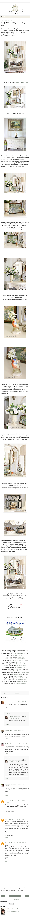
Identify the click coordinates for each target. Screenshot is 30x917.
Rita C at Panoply (9, 743)
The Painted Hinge (21, 683)
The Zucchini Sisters (19, 653)
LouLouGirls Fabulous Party (17, 658)
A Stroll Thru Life (19, 662)
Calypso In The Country (11, 784)
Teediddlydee (8, 819)
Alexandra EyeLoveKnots (11, 800)
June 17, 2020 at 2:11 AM (18, 819)
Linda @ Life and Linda (11, 730)
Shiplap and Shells (24, 672)
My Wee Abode (17, 669)
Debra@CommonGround (15, 716)
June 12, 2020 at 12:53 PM (20, 743)
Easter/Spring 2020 (21, 82)
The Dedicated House (22, 664)
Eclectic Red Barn (9, 842)
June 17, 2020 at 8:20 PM (20, 842)
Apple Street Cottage (20, 665)
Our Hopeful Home (16, 674)
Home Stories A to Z (18, 660)
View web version (15, 899)
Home (15, 896)
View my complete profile (13, 911)
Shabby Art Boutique (22, 681)
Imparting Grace (22, 679)
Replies (8, 713)
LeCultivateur (18, 676)
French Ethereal (17, 671)
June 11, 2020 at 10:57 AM (20, 702)
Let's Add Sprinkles (20, 667)
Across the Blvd (19, 655)
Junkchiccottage (9, 702)
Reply (6, 710)
